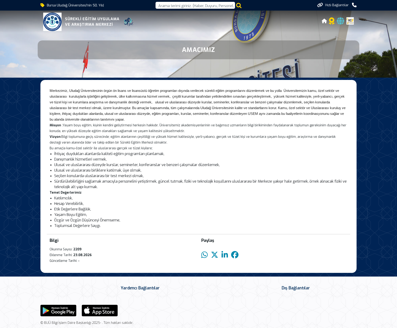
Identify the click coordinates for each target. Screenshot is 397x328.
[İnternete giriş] (340, 22)
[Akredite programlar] (332, 22)
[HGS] (350, 20)
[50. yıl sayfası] (128, 22)
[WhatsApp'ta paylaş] (204, 255)
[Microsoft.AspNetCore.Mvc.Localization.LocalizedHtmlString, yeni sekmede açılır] (58, 310)
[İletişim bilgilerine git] (354, 5)
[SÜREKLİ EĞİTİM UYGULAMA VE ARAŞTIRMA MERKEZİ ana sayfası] (52, 22)
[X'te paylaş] (214, 255)
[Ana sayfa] (324, 22)
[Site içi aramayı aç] (238, 5)
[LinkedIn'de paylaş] (224, 255)
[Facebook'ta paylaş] (234, 255)
